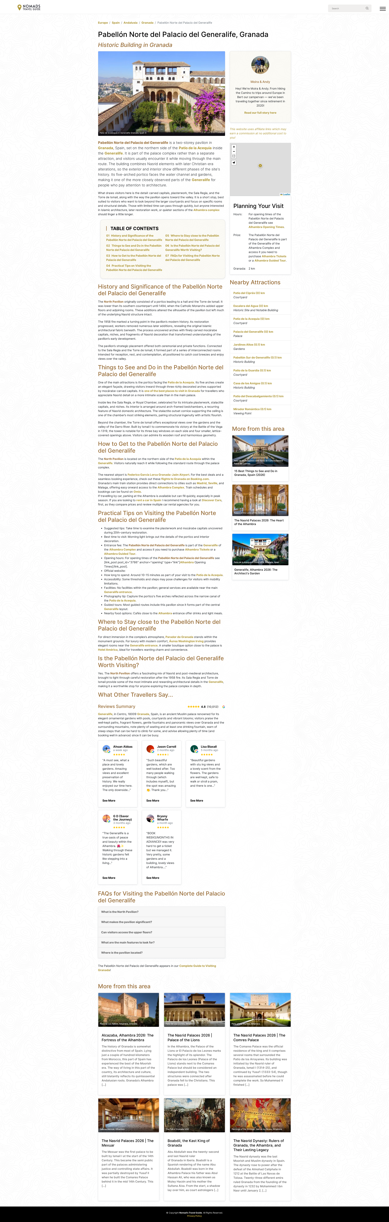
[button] (108, 800)
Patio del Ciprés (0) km (249, 293)
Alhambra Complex (171, 487)
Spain (116, 22)
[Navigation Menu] (383, 9)
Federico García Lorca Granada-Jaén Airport (158, 474)
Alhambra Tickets (197, 549)
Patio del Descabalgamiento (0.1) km (258, 396)
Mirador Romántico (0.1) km (252, 409)
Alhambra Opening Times (266, 227)
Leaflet (286, 194)
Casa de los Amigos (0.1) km (252, 383)
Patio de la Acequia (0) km (251, 319)
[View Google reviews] (223, 706)
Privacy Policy (194, 1216)
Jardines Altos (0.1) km (249, 344)
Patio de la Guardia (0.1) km (252, 370)
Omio (137, 491)
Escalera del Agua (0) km (250, 306)
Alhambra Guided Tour (119, 554)
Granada (147, 22)
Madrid (202, 483)
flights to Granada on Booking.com (185, 479)
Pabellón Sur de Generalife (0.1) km (257, 357)
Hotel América (108, 649)
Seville (212, 483)
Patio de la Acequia (195, 148)
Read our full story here (260, 112)
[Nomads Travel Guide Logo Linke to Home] (28, 8)
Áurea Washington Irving (186, 641)
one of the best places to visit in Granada (172, 391)
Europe (103, 22)
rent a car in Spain (148, 500)
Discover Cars (211, 500)
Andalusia (131, 22)
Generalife (114, 153)
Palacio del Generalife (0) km (253, 331)
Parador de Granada (179, 637)
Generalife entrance (118, 592)
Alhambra (187, 562)
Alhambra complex (206, 210)
